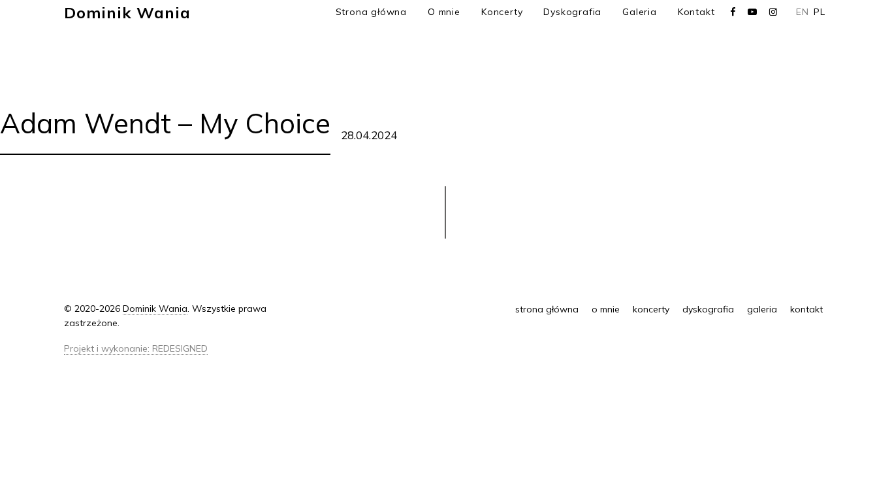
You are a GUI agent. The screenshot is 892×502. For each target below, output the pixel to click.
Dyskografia (572, 12)
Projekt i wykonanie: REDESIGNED (136, 348)
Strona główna (371, 12)
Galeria (639, 12)
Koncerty (501, 12)
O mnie (444, 12)
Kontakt (696, 12)
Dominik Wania (127, 12)
